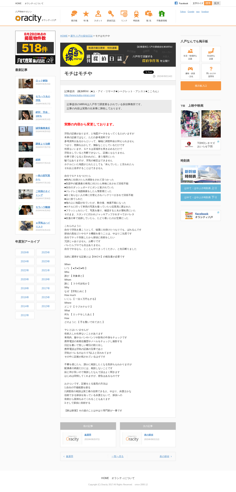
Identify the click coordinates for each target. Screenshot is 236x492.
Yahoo (183, 11)
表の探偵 (148, 434)
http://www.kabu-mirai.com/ (79, 95)
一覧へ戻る (118, 456)
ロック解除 (42, 80)
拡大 (216, 3)
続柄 (38, 159)
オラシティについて (34, 3)
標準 (208, 3)
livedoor (205, 11)
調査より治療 (43, 143)
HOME (18, 3)
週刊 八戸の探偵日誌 (81, 35)
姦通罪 (87, 434)
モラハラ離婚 (43, 207)
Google (191, 11)
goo (198, 11)
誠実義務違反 (43, 128)
